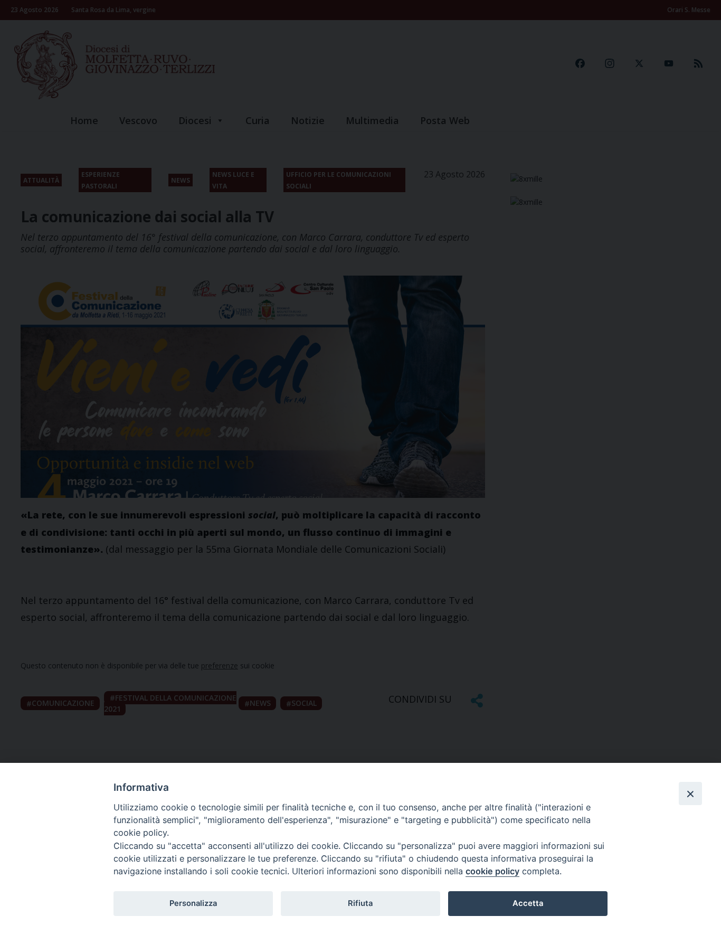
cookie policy (492, 871)
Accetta (528, 903)
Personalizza (193, 903)
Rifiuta (360, 903)
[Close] (690, 793)
